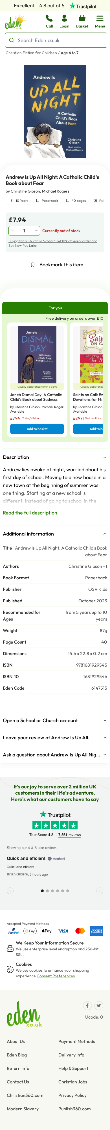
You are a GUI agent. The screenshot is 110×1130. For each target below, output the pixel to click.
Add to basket (37, 429)
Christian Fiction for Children (31, 52)
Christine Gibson (25, 191)
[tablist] (55, 308)
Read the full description (30, 512)
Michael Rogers (55, 191)
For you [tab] (55, 307)
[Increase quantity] (37, 230)
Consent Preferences (56, 975)
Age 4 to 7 (69, 52)
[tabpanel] (55, 378)
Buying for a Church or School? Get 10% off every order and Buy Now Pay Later (52, 243)
